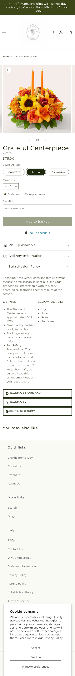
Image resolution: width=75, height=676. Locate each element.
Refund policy (17, 583)
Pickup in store (34, 194)
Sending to (16, 201)
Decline (36, 657)
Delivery (14, 194)
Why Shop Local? (19, 557)
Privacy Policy (53, 638)
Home (6, 56)
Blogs (12, 516)
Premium (58, 172)
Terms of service (19, 601)
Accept (35, 648)
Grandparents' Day (20, 457)
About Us (14, 483)
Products (14, 475)
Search (12, 507)
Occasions (15, 466)
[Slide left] (29, 140)
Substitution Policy (20, 592)
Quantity (9, 180)
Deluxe (36, 172)
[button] (52, 32)
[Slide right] (46, 140)
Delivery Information (22, 566)
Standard (14, 172)
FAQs (11, 540)
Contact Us (15, 549)
